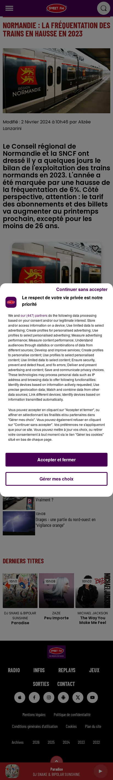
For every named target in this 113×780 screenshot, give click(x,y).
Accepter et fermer (56, 459)
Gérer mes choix (56, 479)
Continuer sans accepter (82, 289)
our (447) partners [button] (34, 315)
